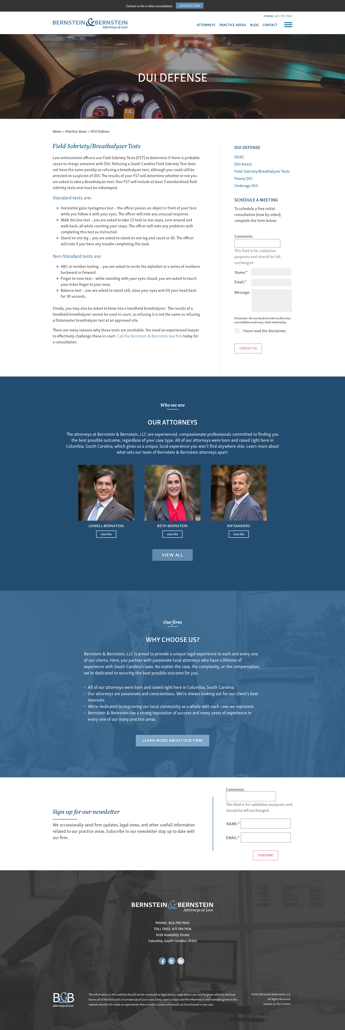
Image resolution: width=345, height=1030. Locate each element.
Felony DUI (243, 178)
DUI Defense (247, 147)
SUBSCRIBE (265, 855)
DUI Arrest (243, 164)
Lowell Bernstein (106, 525)
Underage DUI (246, 185)
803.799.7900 (283, 16)
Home (57, 131)
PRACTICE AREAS (232, 24)
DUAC (239, 156)
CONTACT (270, 24)
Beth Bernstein (172, 525)
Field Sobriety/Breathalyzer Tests (262, 171)
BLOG (254, 24)
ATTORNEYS (206, 24)
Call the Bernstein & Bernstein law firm (149, 335)
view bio (106, 533)
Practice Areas (76, 131)
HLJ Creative (283, 1004)
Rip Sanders (238, 525)
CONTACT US (248, 348)
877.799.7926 (181, 928)
